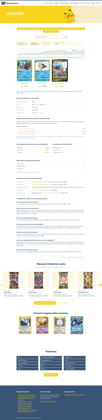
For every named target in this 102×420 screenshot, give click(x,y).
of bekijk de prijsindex (62, 302)
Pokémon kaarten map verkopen (26, 395)
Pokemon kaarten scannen (25, 403)
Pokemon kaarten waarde (25, 401)
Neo (43, 363)
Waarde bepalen (64, 3)
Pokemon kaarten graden (25, 406)
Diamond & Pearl (22, 363)
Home (46, 3)
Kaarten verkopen (54, 3)
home (8, 16)
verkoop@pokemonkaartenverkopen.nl (74, 395)
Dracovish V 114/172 (23, 133)
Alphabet (16, 16)
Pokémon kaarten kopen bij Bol (48, 401)
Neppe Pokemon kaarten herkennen (27, 410)
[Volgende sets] (100, 285)
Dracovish (47, 44)
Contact (98, 3)
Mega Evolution (46, 360)
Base (19, 357)
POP (66, 360)
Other (43, 369)
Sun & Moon (68, 366)
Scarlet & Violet (69, 363)
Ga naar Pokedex (51, 374)
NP (42, 366)
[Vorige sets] (1, 285)
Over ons (82, 3)
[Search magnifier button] (65, 36)
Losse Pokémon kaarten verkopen (27, 396)
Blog (88, 3)
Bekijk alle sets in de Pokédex (44, 302)
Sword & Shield (69, 369)
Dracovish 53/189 (23, 131)
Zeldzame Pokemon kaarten (25, 411)
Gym (19, 369)
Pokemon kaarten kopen (24, 405)
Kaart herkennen (74, 3)
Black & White (21, 360)
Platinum (67, 357)
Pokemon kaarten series (24, 408)
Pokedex (93, 3)
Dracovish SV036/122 (24, 129)
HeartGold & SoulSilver (48, 357)
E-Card (20, 366)
